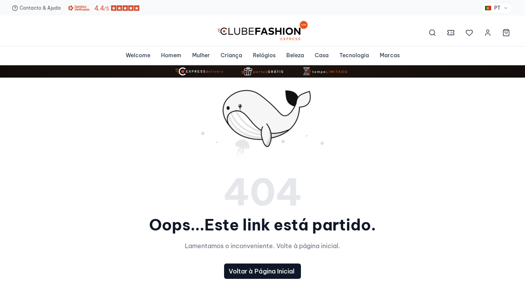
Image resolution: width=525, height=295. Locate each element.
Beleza (295, 55)
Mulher (201, 55)
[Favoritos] (469, 34)
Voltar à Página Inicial (261, 271)
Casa (322, 55)
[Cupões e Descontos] (451, 34)
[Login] (488, 34)
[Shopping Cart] (506, 34)
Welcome (138, 55)
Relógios (264, 55)
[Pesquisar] (432, 34)
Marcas (390, 55)
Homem (171, 55)
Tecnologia (354, 55)
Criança (231, 55)
